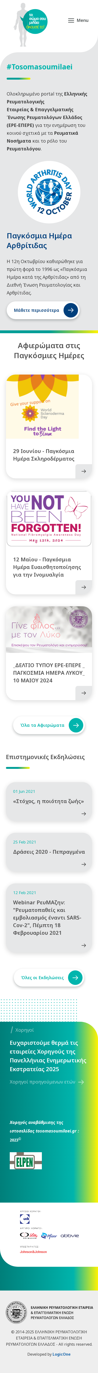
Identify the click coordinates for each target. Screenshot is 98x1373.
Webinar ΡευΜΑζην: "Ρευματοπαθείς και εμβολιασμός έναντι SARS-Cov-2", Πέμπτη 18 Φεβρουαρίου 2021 (47, 917)
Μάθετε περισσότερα (36, 310)
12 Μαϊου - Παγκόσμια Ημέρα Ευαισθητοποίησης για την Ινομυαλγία (47, 567)
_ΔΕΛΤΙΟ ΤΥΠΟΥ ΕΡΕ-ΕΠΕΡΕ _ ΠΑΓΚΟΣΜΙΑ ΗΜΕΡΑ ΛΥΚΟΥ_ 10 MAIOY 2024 (49, 672)
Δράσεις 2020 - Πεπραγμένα (49, 851)
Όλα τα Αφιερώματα (42, 725)
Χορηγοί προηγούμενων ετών (42, 1082)
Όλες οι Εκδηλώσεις (42, 977)
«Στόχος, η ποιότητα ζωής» (48, 801)
